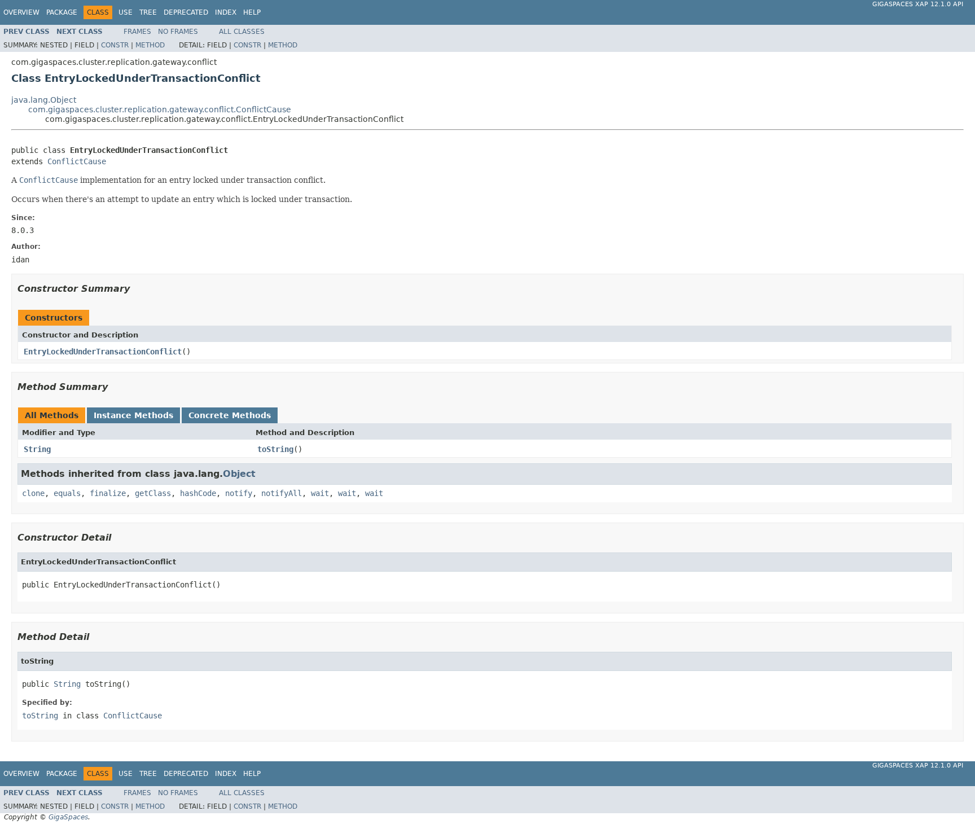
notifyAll (281, 493)
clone (33, 493)
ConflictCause (76, 161)
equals (67, 493)
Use (125, 12)
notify (238, 493)
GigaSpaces (68, 817)
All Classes (242, 32)
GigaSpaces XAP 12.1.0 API (917, 4)
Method (150, 45)
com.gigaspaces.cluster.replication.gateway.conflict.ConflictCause (159, 109)
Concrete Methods (229, 415)
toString (275, 449)
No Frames (178, 32)
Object (239, 473)
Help (252, 12)
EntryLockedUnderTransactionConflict (103, 351)
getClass (153, 493)
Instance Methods (133, 415)
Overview (21, 12)
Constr (115, 45)
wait (320, 493)
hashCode (198, 493)
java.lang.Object (43, 99)
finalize (108, 493)
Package (61, 12)
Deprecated (186, 12)
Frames (137, 32)
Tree (148, 12)
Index (225, 12)
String (37, 449)
